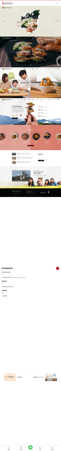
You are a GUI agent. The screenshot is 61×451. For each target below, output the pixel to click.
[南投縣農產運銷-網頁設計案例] (57, 268)
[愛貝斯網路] (7, 3)
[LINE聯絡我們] (30, 447)
